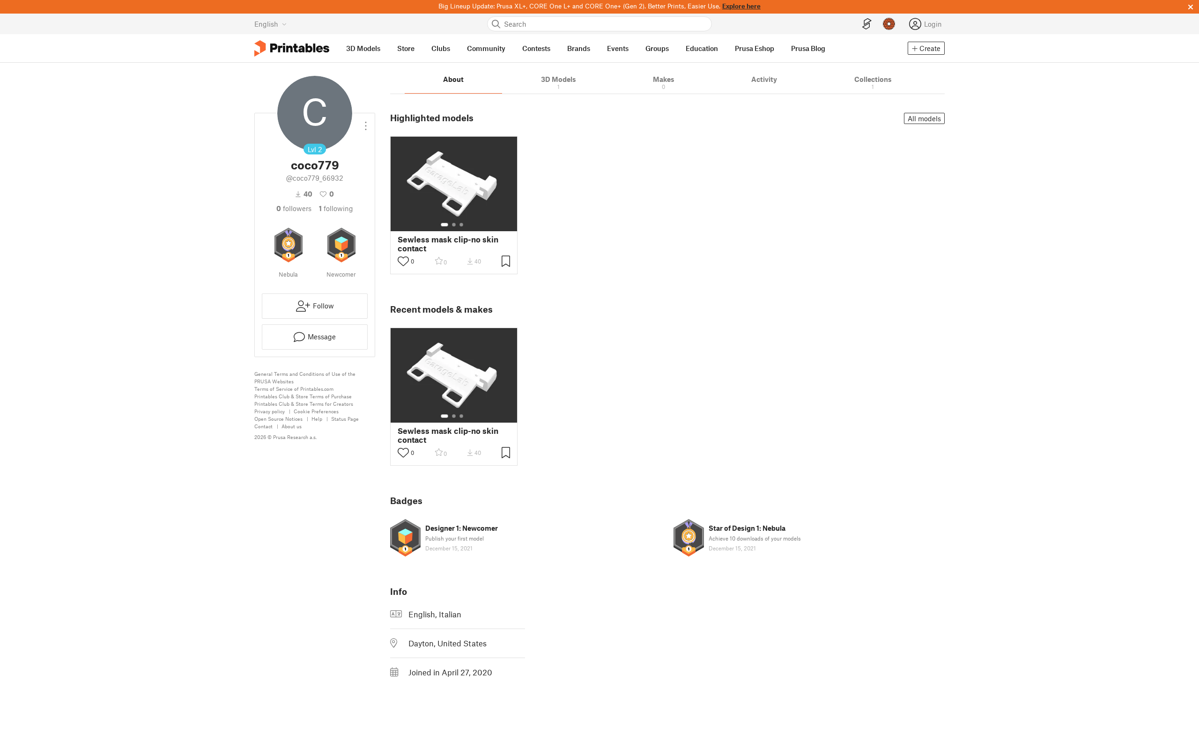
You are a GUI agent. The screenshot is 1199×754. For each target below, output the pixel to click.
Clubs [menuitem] (440, 48)
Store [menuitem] (405, 48)
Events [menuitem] (618, 48)
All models (924, 118)
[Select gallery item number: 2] (454, 225)
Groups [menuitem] (657, 48)
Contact (263, 426)
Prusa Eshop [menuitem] (754, 48)
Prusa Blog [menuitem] (808, 48)
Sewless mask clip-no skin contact (448, 244)
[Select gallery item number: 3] (461, 225)
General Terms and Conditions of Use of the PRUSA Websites (304, 377)
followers (293, 208)
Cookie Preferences (316, 411)
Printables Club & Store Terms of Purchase (303, 396)
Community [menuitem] (486, 48)
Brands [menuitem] (578, 48)
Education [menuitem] (702, 48)
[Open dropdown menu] (365, 122)
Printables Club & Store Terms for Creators (303, 404)
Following (336, 208)
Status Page (345, 419)
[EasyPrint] (867, 24)
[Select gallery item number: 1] (444, 225)
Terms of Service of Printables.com (293, 389)
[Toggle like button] (403, 261)
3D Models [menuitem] (363, 48)
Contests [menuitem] (536, 48)
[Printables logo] (291, 48)
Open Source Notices (278, 419)
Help (316, 419)
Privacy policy (269, 411)
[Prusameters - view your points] (889, 24)
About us (291, 426)
